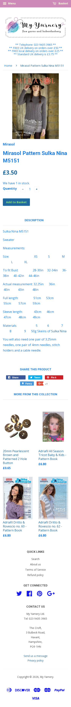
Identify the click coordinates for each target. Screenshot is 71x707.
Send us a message (36, 656)
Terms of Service (35, 569)
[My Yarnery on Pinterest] (39, 593)
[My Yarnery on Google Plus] (51, 593)
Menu (11, 3)
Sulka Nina (58, 331)
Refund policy (35, 575)
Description (34, 220)
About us (35, 564)
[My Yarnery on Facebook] (29, 593)
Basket (63, 3)
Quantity (10, 188)
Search (35, 559)
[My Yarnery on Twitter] (19, 593)
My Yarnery (46, 677)
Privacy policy (36, 660)
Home (8, 65)
